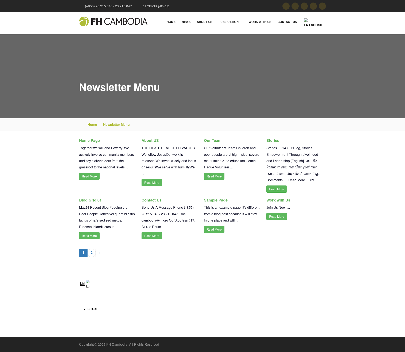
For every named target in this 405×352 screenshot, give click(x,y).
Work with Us (260, 22)
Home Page (89, 140)
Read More (89, 176)
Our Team (212, 140)
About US (204, 22)
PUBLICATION (229, 22)
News (186, 22)
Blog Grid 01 (90, 200)
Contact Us (287, 22)
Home (171, 22)
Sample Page (216, 200)
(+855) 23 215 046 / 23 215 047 (108, 6)
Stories (272, 140)
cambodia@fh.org (156, 6)
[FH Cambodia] (113, 21)
